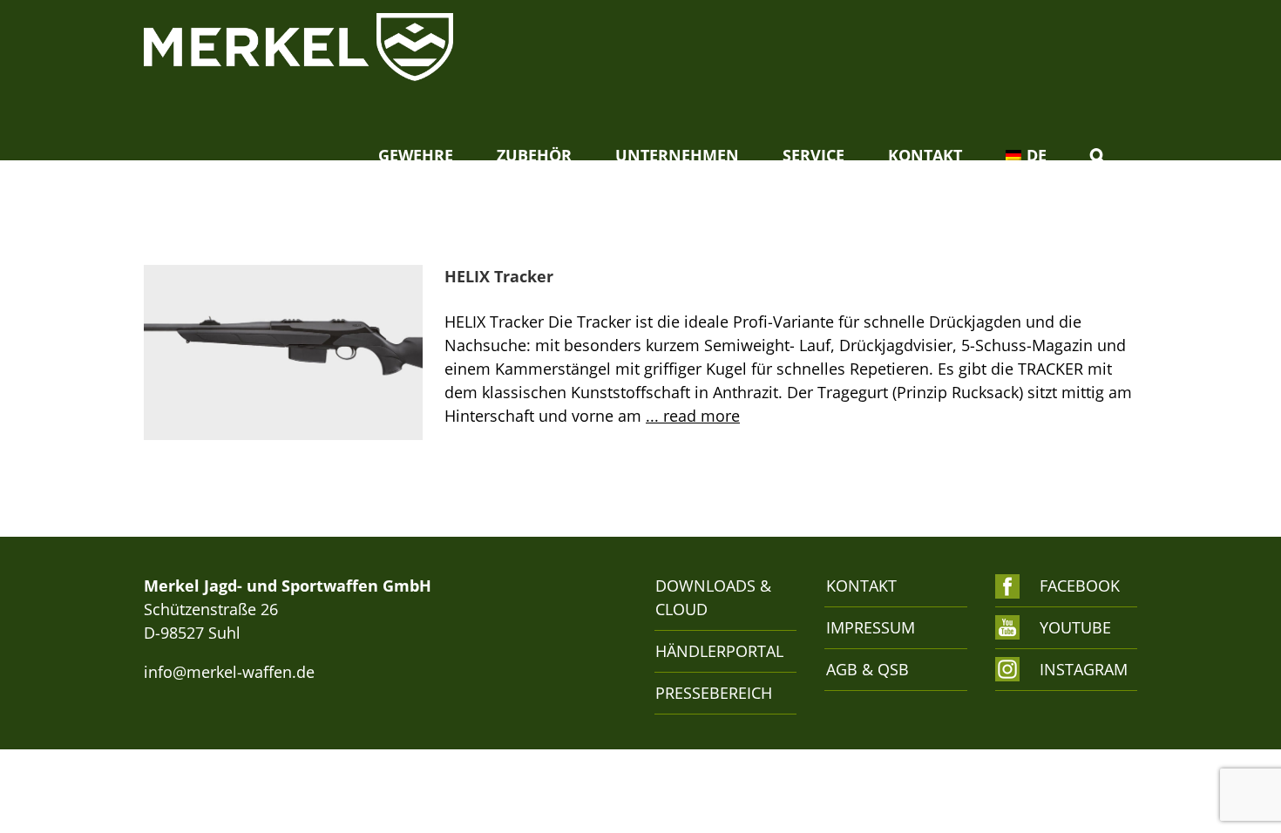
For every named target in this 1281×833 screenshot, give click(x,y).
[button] (1097, 155)
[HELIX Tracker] (283, 353)
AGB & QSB (867, 669)
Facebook (1079, 585)
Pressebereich (713, 692)
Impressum (870, 627)
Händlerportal (716, 650)
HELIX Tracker (498, 276)
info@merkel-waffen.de (229, 671)
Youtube (1075, 627)
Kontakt (861, 585)
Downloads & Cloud (713, 597)
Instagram (1079, 669)
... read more (693, 415)
